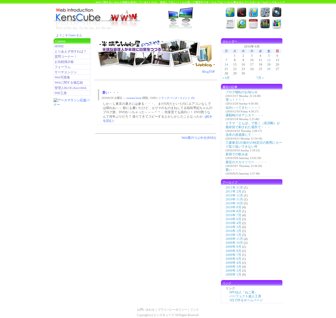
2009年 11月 (234, 239)
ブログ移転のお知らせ (242, 92)
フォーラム (63, 67)
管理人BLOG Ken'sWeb (71, 88)
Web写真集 (62, 77)
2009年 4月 (233, 263)
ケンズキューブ (163, 315)
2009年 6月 (233, 259)
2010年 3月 (233, 227)
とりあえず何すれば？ (71, 51)
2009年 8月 (233, 251)
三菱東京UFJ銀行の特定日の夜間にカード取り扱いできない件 (254, 144)
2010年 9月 (233, 207)
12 (269, 60)
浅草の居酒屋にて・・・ (243, 135)
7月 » (260, 78)
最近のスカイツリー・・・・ (246, 162)
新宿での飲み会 (237, 154)
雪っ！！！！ (235, 100)
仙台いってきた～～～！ (243, 107)
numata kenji (133, 97)
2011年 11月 (234, 187)
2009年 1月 (233, 274)
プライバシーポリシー (172, 309)
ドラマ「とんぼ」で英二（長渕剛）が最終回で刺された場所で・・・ (253, 125)
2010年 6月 (233, 219)
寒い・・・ (234, 170)
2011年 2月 (233, 191)
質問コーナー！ (66, 56)
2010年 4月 (233, 223)
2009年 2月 (233, 270)
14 (226, 64)
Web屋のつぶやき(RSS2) (199, 138)
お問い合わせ (146, 309)
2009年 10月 (234, 243)
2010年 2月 (233, 231)
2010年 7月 (233, 215)
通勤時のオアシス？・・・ (245, 115)
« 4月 (226, 78)
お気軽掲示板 (64, 62)
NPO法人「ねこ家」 (243, 292)
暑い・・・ (110, 92)
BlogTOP (208, 71)
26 (269, 69)
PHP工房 (61, 93)
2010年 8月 (233, 211)
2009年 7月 (233, 255)
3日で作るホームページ (246, 300)
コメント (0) (187, 97)
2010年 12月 (234, 195)
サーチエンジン (66, 72)
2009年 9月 (233, 246)
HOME (59, 46)
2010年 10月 (234, 203)
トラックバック (168, 97)
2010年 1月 (233, 235)
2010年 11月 (234, 199)
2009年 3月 (233, 266)
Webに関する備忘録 (69, 82)
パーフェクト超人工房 (245, 296)
